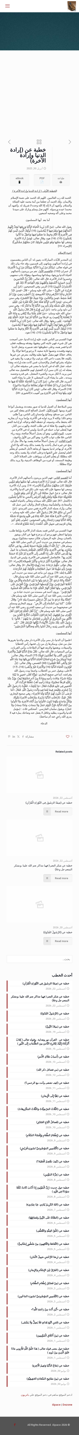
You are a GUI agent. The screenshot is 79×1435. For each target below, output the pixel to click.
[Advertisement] (39, 91)
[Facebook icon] (14, 1425)
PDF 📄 (42, 180)
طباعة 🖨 (61, 180)
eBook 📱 (19, 180)
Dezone (67, 1404)
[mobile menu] (7, 6)
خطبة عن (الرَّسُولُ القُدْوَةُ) (57, 932)
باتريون (25, 1394)
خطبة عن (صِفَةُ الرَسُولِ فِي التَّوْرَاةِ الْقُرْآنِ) (49, 802)
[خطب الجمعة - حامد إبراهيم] (71, 6)
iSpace (56, 1404)
